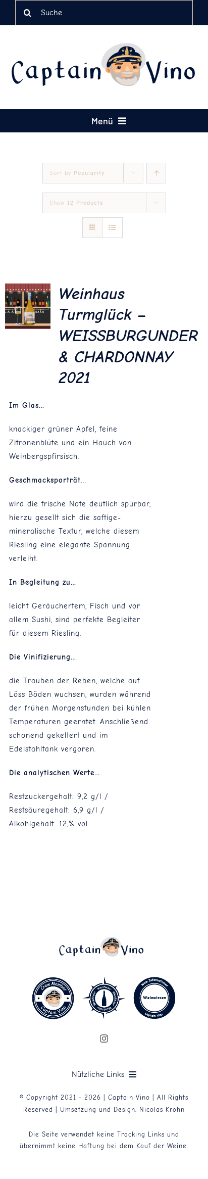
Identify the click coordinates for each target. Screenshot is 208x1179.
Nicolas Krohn (162, 1109)
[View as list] (112, 228)
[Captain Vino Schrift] (109, 46)
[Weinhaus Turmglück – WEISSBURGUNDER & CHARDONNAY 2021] (27, 290)
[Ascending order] (156, 173)
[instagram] (104, 1038)
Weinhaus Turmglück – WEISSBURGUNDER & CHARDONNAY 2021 (128, 336)
